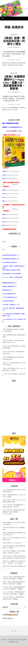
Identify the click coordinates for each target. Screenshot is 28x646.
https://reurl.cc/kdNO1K (12, 171)
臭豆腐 (21, 65)
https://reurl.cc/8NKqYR (11, 222)
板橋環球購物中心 (15, 107)
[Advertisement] (14, 406)
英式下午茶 (11, 109)
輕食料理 (14, 73)
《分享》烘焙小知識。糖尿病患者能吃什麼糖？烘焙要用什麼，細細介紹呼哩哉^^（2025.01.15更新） (13, 512)
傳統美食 (14, 34)
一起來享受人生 (14, 233)
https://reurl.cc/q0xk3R (12, 218)
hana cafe (6, 107)
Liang (5, 592)
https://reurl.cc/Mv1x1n (11, 201)
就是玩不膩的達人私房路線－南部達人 (11, 270)
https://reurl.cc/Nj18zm (11, 178)
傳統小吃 (6, 63)
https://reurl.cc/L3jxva (12, 175)
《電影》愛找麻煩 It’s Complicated (11, 543)
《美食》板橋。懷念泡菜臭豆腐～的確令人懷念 (14, 40)
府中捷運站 (13, 63)
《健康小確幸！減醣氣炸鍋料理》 (16, 308)
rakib (16, 642)
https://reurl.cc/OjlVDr (11, 225)
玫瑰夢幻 (4, 109)
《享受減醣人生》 (12, 304)
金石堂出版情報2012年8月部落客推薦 (11, 273)
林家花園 (16, 65)
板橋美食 (10, 65)
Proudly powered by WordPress (11, 639)
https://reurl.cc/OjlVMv (12, 214)
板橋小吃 (4, 65)
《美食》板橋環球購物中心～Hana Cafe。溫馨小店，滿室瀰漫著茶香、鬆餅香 (14, 82)
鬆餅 (16, 109)
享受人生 (14, 5)
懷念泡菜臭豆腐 (21, 63)
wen (18, 47)
